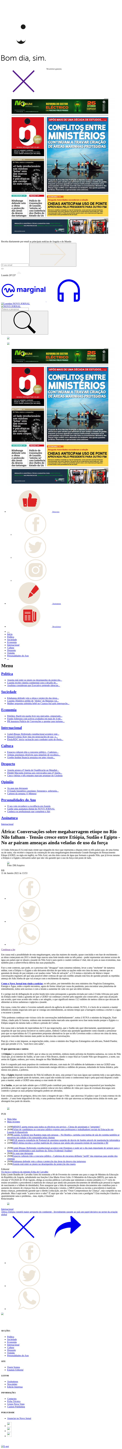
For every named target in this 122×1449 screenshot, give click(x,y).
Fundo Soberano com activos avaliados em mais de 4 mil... (34, 718)
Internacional (11, 728)
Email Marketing (9, 1443)
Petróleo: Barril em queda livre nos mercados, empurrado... (34, 716)
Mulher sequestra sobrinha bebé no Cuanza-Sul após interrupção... (38, 703)
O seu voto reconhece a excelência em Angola (28, 806)
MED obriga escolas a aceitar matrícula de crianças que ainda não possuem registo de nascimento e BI (60, 1143)
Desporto (8, 764)
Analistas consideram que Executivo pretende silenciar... (33, 685)
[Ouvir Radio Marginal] (46, 301)
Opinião (7, 782)
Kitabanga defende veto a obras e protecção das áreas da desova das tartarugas (49, 1161)
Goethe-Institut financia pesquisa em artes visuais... (31, 757)
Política (7, 674)
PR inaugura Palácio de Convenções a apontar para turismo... (36, 721)
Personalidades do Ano (18, 800)
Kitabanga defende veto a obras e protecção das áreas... (33, 698)
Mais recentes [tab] (13, 1121)
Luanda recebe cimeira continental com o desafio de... (32, 682)
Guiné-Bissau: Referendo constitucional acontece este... (33, 734)
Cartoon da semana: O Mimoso (21, 793)
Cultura (7, 746)
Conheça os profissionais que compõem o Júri (28, 811)
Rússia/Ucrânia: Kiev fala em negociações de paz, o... (32, 736)
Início (9, 634)
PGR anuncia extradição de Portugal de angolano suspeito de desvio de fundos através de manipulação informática (66, 1140)
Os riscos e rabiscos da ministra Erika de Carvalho (24, 1172)
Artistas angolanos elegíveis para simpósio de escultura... (33, 755)
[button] (33, 511)
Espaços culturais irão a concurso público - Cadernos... (32, 752)
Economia (9, 710)
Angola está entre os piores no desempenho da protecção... (34, 680)
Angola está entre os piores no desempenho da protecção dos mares (44, 1164)
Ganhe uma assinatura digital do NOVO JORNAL (31, 809)
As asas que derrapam (17, 788)
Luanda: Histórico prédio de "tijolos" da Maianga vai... (33, 701)
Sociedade (9, 692)
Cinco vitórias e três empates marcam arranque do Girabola (34, 775)
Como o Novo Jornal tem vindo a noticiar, (22, 983)
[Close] (23, 91)
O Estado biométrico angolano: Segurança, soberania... (33, 791)
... (8, 658)
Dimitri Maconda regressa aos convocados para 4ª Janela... (34, 773)
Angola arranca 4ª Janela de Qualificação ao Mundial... (33, 770)
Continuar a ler (8, 949)
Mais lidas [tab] (12, 1119)
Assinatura (9, 818)
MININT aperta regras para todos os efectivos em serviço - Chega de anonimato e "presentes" (56, 1127)
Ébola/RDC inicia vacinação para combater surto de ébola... (35, 739)
